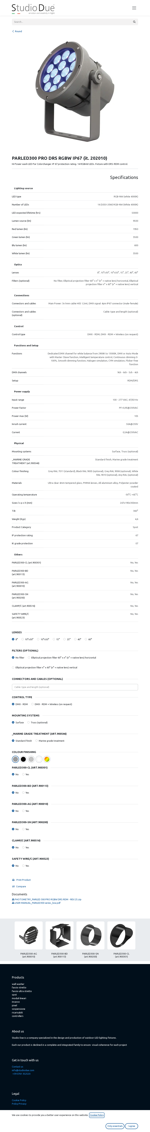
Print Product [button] (23, 880)
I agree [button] (131, 1126)
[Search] (134, 22)
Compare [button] (21, 886)
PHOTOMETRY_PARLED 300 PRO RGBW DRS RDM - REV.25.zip (47, 899)
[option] (75, 941)
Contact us (17, 1066)
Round (18, 31)
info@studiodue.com (23, 1070)
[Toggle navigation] (134, 8)
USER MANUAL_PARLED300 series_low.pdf (37, 903)
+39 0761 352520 (21, 1073)
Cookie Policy (19, 1100)
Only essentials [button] (115, 1126)
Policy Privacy (19, 1103)
